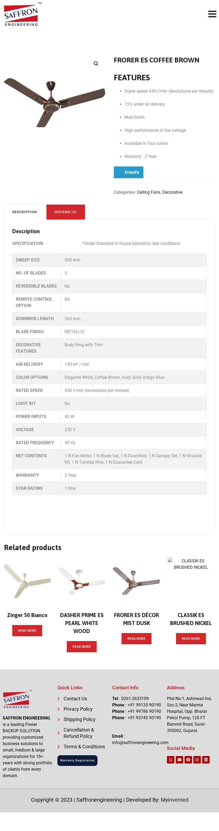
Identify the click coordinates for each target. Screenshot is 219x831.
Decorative (172, 192)
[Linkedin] (206, 760)
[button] (96, 64)
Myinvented (174, 800)
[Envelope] (179, 760)
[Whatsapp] (170, 760)
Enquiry (132, 172)
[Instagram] (197, 760)
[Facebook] (188, 760)
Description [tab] (24, 212)
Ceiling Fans (148, 192)
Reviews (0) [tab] (65, 212)
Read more (27, 631)
